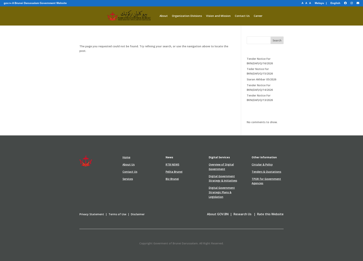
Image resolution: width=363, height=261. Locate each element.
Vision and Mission (218, 16)
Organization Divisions (187, 16)
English (335, 3)
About (164, 16)
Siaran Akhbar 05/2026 (261, 79)
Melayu (319, 3)
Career (258, 16)
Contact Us (242, 16)
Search (277, 40)
